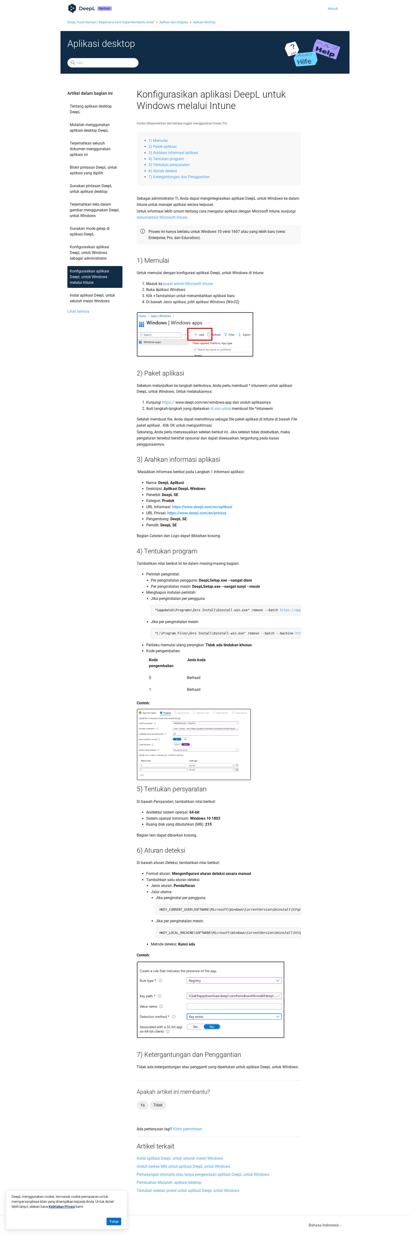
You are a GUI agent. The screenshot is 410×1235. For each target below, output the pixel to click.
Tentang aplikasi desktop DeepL (91, 109)
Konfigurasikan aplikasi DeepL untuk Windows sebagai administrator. (89, 253)
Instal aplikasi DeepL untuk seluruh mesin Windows (92, 298)
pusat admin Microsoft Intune (188, 283)
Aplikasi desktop (204, 22)
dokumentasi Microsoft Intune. (162, 217)
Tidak (158, 1105)
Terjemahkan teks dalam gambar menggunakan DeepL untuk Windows (95, 210)
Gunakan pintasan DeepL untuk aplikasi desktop (91, 189)
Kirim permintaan (187, 1129)
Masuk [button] (333, 8)
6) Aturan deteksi (163, 171)
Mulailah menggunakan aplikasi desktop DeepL (90, 127)
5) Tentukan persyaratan (169, 165)
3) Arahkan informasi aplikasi (173, 152)
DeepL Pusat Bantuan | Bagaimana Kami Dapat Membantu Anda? (110, 22)
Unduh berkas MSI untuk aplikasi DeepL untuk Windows (183, 1166)
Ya (142, 1105)
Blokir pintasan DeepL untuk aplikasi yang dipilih (93, 170)
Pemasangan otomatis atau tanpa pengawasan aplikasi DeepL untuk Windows (203, 1174)
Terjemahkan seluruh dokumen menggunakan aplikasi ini (90, 149)
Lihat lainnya (78, 311)
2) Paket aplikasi (163, 146)
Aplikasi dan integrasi (173, 22)
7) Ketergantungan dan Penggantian (179, 177)
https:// (168, 402)
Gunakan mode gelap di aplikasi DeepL (90, 231)
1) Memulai (158, 140)
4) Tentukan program (166, 159)
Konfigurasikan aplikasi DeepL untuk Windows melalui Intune (89, 277)
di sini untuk (220, 408)
